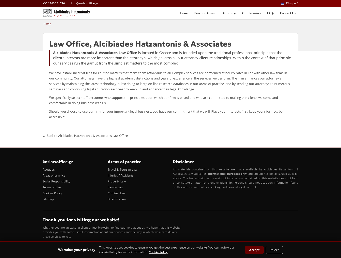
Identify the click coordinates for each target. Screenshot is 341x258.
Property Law (117, 181)
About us (49, 169)
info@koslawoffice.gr (84, 3)
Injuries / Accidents (120, 175)
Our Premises (251, 13)
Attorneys (229, 13)
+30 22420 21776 (54, 3)
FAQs (270, 13)
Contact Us (288, 13)
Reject (274, 250)
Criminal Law (117, 193)
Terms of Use (52, 187)
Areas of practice (54, 175)
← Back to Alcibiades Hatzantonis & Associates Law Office (85, 136)
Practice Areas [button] (204, 13)
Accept (254, 250)
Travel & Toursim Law (122, 169)
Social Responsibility (56, 181)
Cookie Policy (158, 252)
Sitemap (48, 199)
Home (184, 13)
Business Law (117, 199)
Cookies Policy (52, 193)
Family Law (115, 187)
